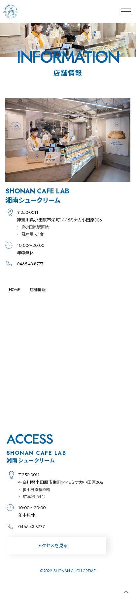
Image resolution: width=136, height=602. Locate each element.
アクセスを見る (53, 545)
